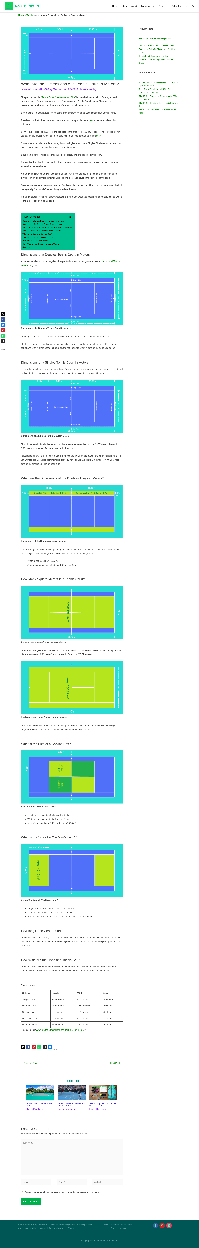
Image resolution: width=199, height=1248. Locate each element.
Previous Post (29, 1063)
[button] (153, 6)
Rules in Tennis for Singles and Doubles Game (71, 1104)
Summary (26, 247)
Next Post (116, 1063)
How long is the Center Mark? (35, 241)
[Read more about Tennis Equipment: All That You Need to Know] (103, 1093)
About (105, 1225)
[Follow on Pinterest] (162, 1225)
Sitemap (122, 1228)
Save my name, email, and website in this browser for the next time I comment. (62, 1192)
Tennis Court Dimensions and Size (58, 97)
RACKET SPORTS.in (30, 6)
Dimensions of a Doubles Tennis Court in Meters (43, 221)
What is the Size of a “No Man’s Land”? (39, 237)
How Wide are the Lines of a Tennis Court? (40, 244)
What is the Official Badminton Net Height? (157, 45)
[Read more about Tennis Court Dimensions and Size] (40, 1093)
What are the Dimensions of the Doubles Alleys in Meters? (47, 227)
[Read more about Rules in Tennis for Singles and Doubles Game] (72, 1093)
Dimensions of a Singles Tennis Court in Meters (42, 224)
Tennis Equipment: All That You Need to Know (102, 1104)
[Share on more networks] (45, 1047)
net (90, 120)
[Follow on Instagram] (169, 1225)
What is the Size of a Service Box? (37, 234)
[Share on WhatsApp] (39, 1047)
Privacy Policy (126, 1225)
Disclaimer (114, 1225)
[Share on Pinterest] (34, 1047)
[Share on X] (23, 1047)
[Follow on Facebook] (155, 1225)
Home (21, 15)
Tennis (29, 15)
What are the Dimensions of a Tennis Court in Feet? (60, 1030)
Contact (114, 1228)
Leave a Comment (30, 89)
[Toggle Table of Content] (69, 217)
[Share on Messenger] (50, 1047)
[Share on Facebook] (28, 1047)
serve (99, 136)
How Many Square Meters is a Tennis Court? (41, 231)
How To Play (46, 89)
